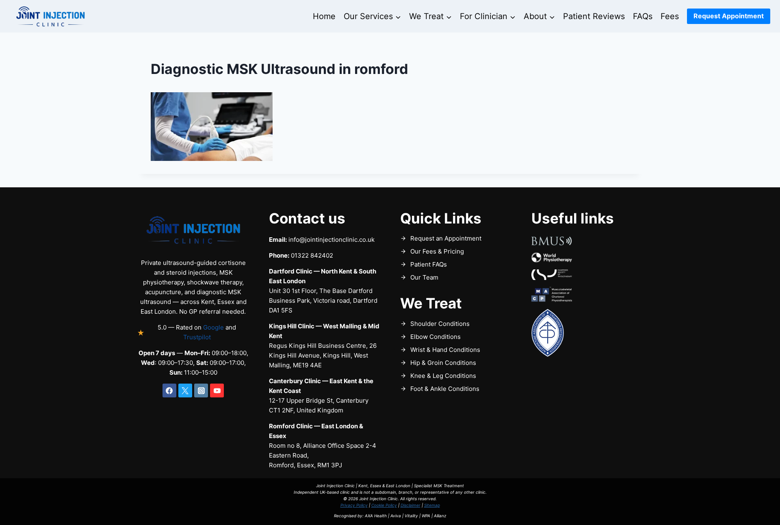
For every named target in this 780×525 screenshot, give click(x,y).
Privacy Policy (354, 505)
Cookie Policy (384, 505)
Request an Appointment (445, 238)
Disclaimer (410, 505)
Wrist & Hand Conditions (445, 350)
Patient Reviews (594, 16)
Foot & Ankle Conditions (444, 389)
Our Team (424, 277)
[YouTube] (217, 390)
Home (324, 16)
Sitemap (432, 505)
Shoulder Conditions (440, 324)
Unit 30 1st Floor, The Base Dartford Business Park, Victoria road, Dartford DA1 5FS (323, 300)
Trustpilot (197, 337)
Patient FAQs (428, 264)
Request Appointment (728, 16)
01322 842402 (312, 255)
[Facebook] (169, 390)
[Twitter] (185, 390)
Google (213, 327)
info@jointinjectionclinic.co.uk (331, 239)
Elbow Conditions (435, 337)
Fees (670, 16)
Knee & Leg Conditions (443, 376)
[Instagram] (201, 390)
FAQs (642, 16)
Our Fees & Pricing (437, 251)
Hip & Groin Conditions (443, 363)
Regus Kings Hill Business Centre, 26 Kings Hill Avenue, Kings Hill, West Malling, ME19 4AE (323, 355)
